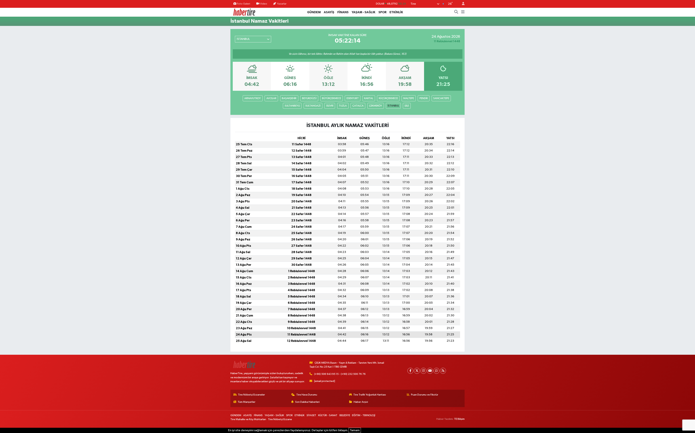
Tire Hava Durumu (306, 394)
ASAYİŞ (329, 12)
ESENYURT (353, 98)
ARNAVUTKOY (252, 98)
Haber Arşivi (361, 402)
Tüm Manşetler (246, 402)
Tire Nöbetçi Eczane (280, 419)
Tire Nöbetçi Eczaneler (251, 394)
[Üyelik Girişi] (462, 4)
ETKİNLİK (396, 12)
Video (263, 3)
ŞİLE (407, 105)
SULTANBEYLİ (292, 105)
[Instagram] (423, 371)
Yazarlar (282, 3)
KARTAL (368, 98)
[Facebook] (410, 371)
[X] (417, 371)
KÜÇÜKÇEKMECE (388, 98)
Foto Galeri (243, 3)
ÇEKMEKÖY (375, 105)
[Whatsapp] (436, 371)
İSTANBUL (393, 105)
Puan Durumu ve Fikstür (424, 394)
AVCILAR (271, 98)
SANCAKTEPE (441, 98)
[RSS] (443, 371)
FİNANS (343, 12)
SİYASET (311, 415)
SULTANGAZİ (313, 105)
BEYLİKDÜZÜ (309, 98)
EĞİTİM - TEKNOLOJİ (363, 415)
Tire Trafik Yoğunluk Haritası (369, 394)
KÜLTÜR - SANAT (327, 415)
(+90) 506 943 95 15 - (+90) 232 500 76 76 (340, 374)
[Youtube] (430, 371)
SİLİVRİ (329, 105)
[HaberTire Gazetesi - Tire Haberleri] (244, 12)
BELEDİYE (345, 415)
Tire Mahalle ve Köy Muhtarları (248, 419)
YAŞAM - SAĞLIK (363, 12)
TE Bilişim (459, 419)
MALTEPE (408, 98)
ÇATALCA (358, 105)
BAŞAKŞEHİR (289, 98)
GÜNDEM (314, 12)
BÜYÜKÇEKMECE (331, 98)
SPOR (382, 12)
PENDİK (424, 98)
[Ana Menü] (463, 12)
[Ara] (456, 12)
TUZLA (343, 105)
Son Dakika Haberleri (307, 402)
